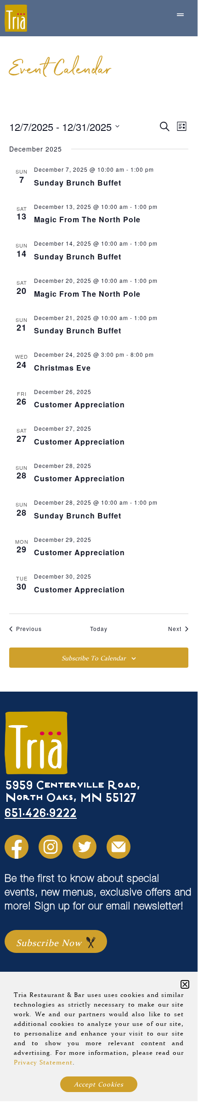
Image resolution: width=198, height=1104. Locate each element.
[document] (99, 550)
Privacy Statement (43, 1062)
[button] (184, 984)
